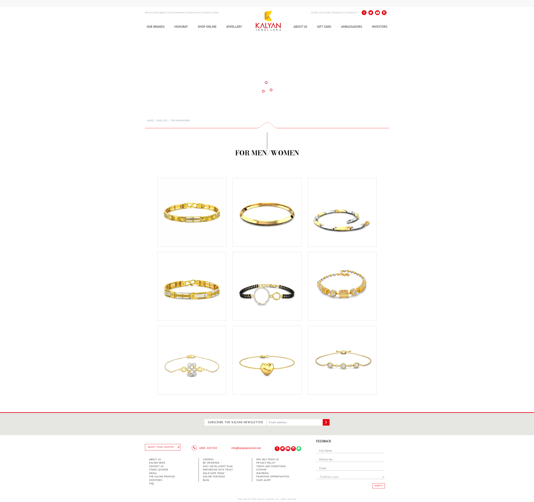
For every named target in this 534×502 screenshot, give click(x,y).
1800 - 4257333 (208, 448)
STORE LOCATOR (320, 13)
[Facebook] (364, 12)
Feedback (338, 13)
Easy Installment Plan (218, 466)
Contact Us (156, 466)
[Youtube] (377, 12)
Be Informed (211, 462)
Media (163, 13)
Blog (206, 480)
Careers (208, 459)
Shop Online (207, 27)
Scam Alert (263, 480)
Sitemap (261, 469)
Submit (378, 485)
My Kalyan (151, 13)
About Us (300, 27)
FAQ (151, 483)
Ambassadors (351, 27)
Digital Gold (211, 13)
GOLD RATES (194, 13)
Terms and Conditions (271, 466)
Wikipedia (262, 473)
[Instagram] (384, 12)
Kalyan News (177, 13)
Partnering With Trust (218, 469)
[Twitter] (370, 12)
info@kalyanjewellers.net (246, 448)
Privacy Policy (266, 462)
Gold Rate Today (214, 473)
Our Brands (156, 27)
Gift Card (324, 27)
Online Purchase (214, 476)
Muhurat (181, 27)
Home (150, 120)
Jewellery (234, 27)
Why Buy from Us (267, 459)
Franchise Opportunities (272, 476)
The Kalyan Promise (162, 476)
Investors (379, 27)
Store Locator (158, 469)
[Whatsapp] (298, 448)
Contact (351, 13)
